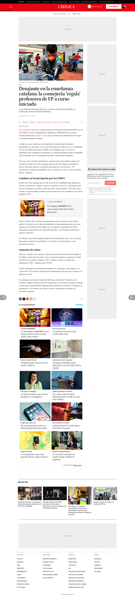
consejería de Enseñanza (30, 129)
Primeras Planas (23, 584)
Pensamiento (22, 571)
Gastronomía (22, 581)
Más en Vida (23, 482)
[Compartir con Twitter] (23, 299)
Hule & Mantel (48, 578)
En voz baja (21, 587)
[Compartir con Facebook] (20, 298)
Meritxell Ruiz (57, 122)
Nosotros (72, 559)
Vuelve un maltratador (74, 1)
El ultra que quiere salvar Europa (59, 1)
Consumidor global (50, 575)
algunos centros (42, 135)
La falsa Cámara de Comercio (33, 1)
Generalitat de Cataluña (44, 122)
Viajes (19, 575)
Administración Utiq (76, 587)
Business (20, 562)
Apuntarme (110, 183)
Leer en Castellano (6, 10)
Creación (20, 568)
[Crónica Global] (67, 6)
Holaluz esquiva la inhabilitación (89, 1)
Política (20, 559)
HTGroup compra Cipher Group (106, 1)
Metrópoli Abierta (50, 559)
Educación (25, 122)
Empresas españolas (76, 581)
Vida (20, 85)
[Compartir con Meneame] (27, 298)
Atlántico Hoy (48, 571)
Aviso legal (72, 562)
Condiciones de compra (77, 584)
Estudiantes (66, 122)
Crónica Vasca (48, 562)
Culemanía (47, 565)
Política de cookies (75, 575)
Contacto (72, 565)
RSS (69, 568)
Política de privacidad (76, 571)
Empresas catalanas (76, 578)
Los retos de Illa (45, 1)
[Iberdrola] (76, 13)
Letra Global (47, 568)
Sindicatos (33, 122)
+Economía (21, 578)
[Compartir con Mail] (31, 298)
